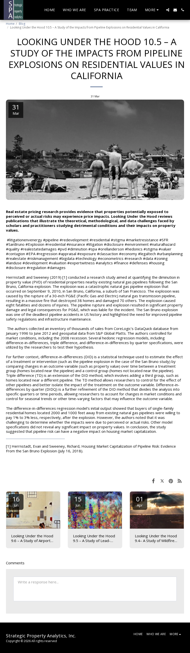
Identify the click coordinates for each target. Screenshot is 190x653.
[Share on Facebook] (153, 481)
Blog (22, 24)
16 (16, 501)
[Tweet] (162, 481)
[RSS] (179, 481)
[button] (167, 10)
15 (78, 501)
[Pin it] (170, 481)
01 (139, 501)
